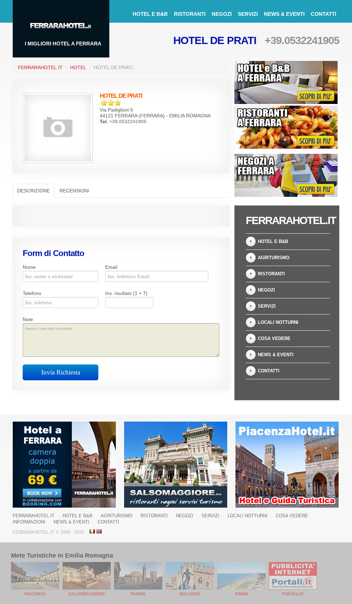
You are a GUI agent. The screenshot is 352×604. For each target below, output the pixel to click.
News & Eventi (284, 14)
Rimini (241, 594)
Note (28, 319)
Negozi (222, 14)
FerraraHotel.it (40, 67)
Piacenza (35, 594)
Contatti (323, 14)
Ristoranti (190, 14)
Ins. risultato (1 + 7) (126, 293)
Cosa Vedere (274, 338)
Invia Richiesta (60, 372)
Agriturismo (273, 257)
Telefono (32, 293)
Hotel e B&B (150, 14)
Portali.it (293, 594)
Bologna (189, 594)
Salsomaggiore (86, 594)
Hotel (78, 67)
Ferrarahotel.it (33, 515)
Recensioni (74, 190)
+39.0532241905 (302, 40)
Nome (29, 267)
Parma (138, 594)
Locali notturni (278, 322)
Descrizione (33, 190)
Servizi (248, 14)
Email (111, 267)
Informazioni (29, 521)
